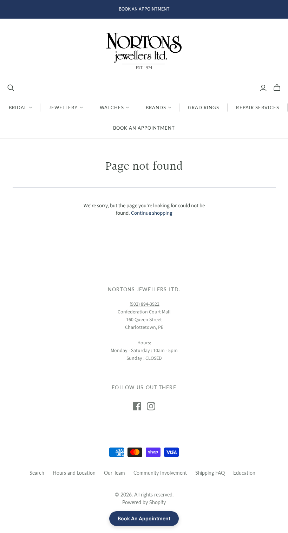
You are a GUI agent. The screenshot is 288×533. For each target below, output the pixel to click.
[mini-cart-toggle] (277, 88)
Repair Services (257, 107)
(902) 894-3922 (144, 304)
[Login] (263, 88)
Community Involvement (160, 473)
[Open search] (10, 87)
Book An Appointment (144, 128)
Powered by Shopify (144, 502)
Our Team (114, 473)
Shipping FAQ (210, 473)
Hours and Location (74, 473)
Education (244, 473)
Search (37, 473)
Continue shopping (151, 213)
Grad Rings (203, 107)
